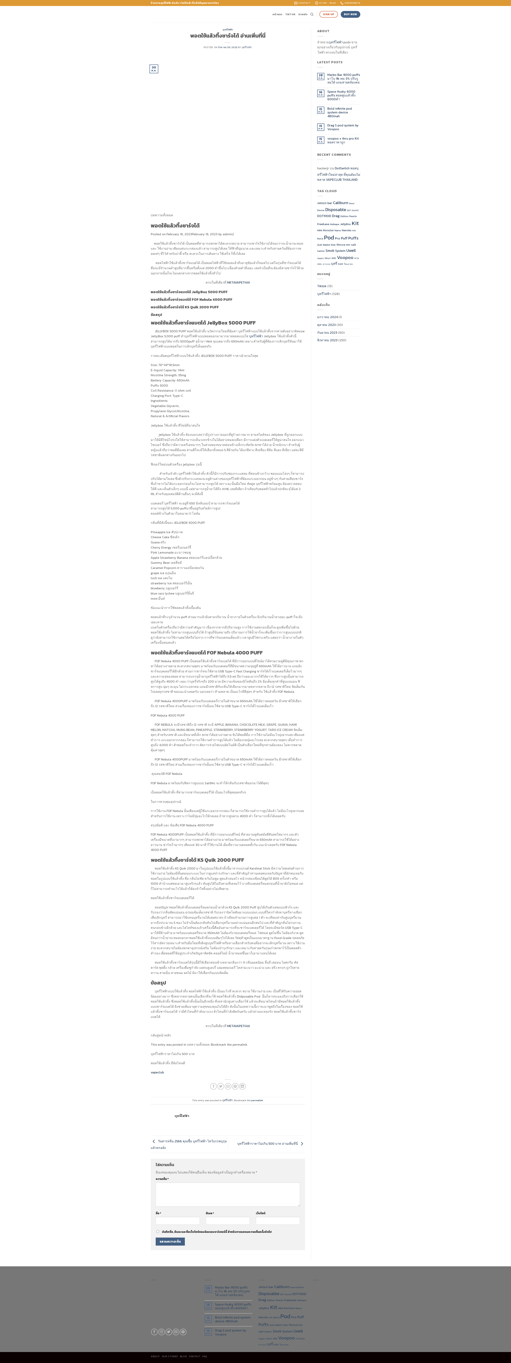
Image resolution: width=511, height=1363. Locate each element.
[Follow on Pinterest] (183, 1332)
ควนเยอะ (300, 1338)
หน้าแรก (277, 14)
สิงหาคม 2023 (327, 340)
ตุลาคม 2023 (326, 324)
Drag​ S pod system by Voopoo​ (343, 127)
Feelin (353, 216)
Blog (183, 1356)
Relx (333, 245)
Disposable (335, 209)
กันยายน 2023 (327, 332)
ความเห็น (162, 1179)
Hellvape (334, 224)
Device (321, 210)
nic (354, 230)
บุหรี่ (334, 263)
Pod (329, 237)
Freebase (323, 224)
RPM (348, 244)
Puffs (353, 238)
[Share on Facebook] (213, 1086)
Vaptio (320, 258)
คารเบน (326, 264)
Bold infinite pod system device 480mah (339, 112)
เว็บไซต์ (260, 1213)
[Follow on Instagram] (161, 1332)
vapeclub (157, 1072)
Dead (351, 203)
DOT (349, 210)
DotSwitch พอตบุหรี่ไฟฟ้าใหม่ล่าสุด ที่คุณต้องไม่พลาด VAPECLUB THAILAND (338, 174)
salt (353, 244)
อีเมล (210, 1213)
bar (329, 203)
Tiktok (290, 14)
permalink (257, 1100)
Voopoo (345, 257)
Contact (194, 1356)
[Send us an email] (176, 1332)
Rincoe (341, 244)
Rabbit (326, 245)
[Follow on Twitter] (168, 1332)
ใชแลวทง (348, 264)
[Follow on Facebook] (154, 1332)
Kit (355, 223)
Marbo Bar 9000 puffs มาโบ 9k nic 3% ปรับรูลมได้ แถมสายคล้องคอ (343, 78)
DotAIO (355, 210)
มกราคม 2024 (327, 317)
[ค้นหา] (311, 14)
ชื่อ (158, 1213)
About (155, 1356)
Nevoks (346, 230)
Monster (328, 230)
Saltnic (321, 251)
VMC (333, 258)
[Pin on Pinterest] (235, 1086)
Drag (336, 215)
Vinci (327, 258)
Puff (344, 238)
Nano (338, 230)
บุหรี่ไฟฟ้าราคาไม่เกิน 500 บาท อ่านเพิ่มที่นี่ (268, 1143)
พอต (340, 264)
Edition (345, 216)
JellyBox (345, 224)
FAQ (204, 1356)
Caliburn (340, 203)
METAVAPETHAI (238, 282)
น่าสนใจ (303, 14)
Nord (320, 238)
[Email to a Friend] (228, 1086)
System (340, 250)
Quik (319, 245)
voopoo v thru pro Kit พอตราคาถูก (343, 140)
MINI (319, 230)
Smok (330, 250)
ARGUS (322, 203)
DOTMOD (324, 215)
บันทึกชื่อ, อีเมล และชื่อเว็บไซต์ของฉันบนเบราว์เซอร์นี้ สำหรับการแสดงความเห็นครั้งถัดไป (217, 1232)
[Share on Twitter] (220, 1086)
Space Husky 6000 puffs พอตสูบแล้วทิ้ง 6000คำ (341, 95)
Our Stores (170, 1356)
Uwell (351, 250)
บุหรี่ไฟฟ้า (228, 29)
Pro (337, 238)
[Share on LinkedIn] (242, 1086)
